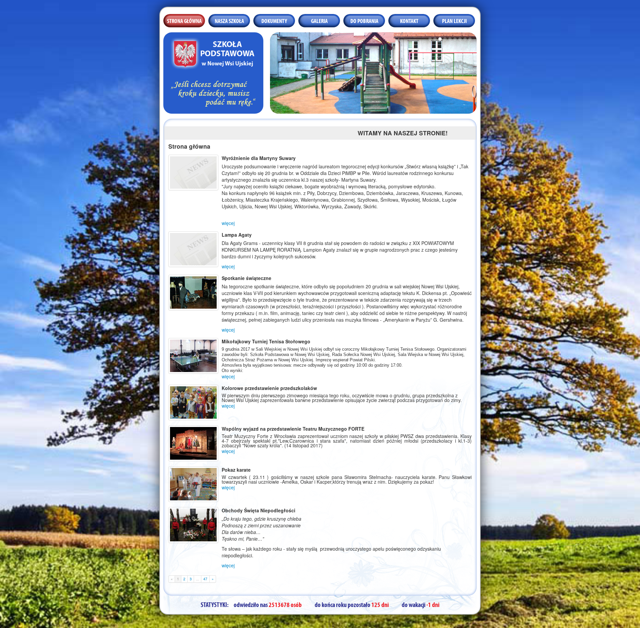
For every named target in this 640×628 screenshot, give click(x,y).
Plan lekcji (454, 20)
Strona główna (184, 20)
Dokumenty (274, 20)
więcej (228, 223)
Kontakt (409, 20)
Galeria (319, 20)
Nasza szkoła (229, 20)
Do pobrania (364, 20)
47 (205, 578)
